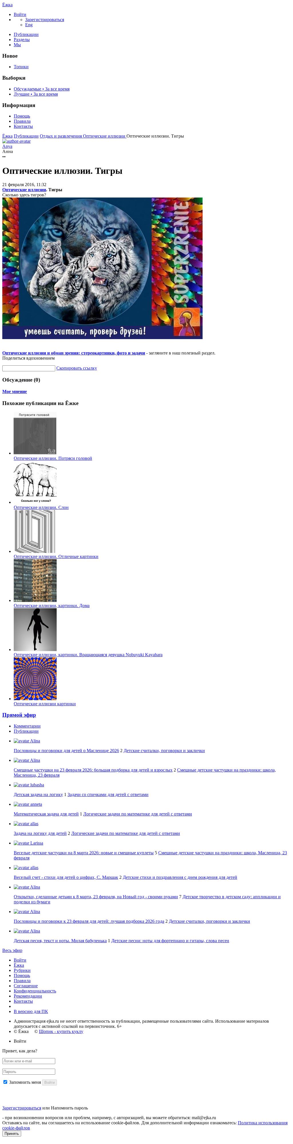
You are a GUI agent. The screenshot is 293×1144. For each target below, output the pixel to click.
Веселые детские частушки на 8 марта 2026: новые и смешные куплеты (84, 852)
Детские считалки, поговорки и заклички (164, 750)
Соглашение (26, 985)
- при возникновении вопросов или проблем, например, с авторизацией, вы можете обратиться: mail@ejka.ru (109, 1117)
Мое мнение (14, 391)
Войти (20, 960)
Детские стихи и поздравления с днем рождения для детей (180, 877)
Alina (34, 740)
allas (33, 823)
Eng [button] (29, 24)
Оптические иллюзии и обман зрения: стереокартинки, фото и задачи (73, 353)
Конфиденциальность (35, 990)
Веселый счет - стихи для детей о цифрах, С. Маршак (66, 877)
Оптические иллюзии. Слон (41, 507)
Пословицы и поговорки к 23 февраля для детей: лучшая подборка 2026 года (89, 921)
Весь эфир (12, 950)
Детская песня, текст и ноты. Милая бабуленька (60, 940)
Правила (22, 121)
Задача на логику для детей (40, 833)
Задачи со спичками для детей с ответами (108, 794)
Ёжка (7, 4)
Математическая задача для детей (46, 813)
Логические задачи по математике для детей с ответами (137, 813)
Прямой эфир (19, 715)
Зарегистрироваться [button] (44, 19)
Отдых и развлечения (61, 136)
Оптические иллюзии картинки (45, 703)
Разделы (22, 39)
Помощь (22, 116)
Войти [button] (20, 1041)
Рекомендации (28, 996)
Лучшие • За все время (36, 94)
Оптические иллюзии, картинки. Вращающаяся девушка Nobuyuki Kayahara (88, 654)
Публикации (26, 34)
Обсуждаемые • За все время (42, 88)
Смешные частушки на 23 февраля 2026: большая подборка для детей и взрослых (93, 770)
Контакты (23, 126)
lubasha (36, 784)
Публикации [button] (26, 731)
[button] (20, 14)
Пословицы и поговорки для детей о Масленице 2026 (66, 750)
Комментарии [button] (27, 726)
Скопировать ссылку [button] (76, 368)
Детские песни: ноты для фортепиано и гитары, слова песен (170, 940)
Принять (12, 1133)
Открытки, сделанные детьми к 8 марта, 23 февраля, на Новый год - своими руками (96, 896)
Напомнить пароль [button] (69, 1107)
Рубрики (22, 970)
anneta (35, 804)
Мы (17, 44)
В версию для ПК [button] (31, 1011)
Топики (21, 66)
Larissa (36, 843)
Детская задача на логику (38, 794)
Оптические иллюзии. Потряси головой (53, 458)
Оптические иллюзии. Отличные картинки (56, 556)
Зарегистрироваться (21, 1107)
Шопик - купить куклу (61, 1031)
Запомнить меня (25, 1082)
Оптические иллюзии (104, 136)
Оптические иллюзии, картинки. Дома (52, 605)
